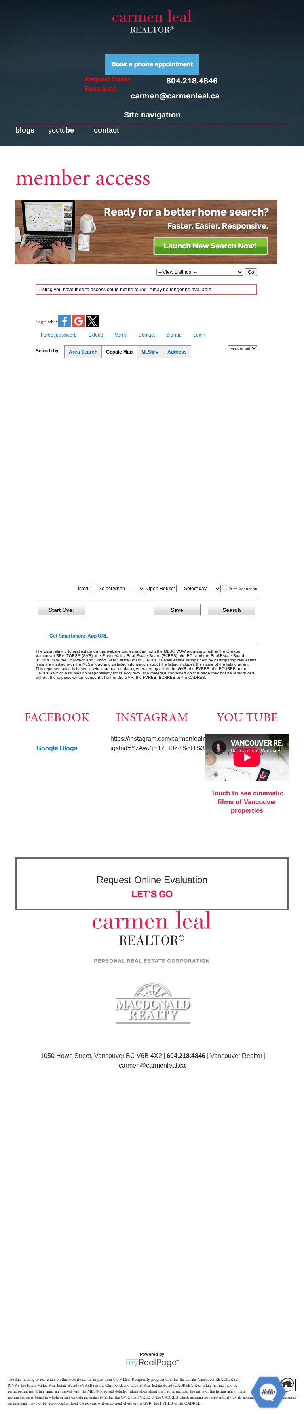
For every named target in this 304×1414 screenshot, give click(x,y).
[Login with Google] (79, 326)
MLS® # (150, 352)
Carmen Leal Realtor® (152, 21)
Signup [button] (174, 335)
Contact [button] (146, 335)
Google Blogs (57, 748)
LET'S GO (152, 894)
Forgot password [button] (59, 335)
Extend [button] (95, 335)
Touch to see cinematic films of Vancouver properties (247, 801)
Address (177, 352)
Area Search (83, 352)
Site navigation (152, 114)
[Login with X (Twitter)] (92, 326)
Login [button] (199, 335)
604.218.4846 (192, 80)
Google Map (119, 352)
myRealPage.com (152, 1363)
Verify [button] (121, 335)
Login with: (46, 321)
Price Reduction (242, 588)
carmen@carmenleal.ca (175, 95)
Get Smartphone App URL (78, 636)
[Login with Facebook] (65, 326)
